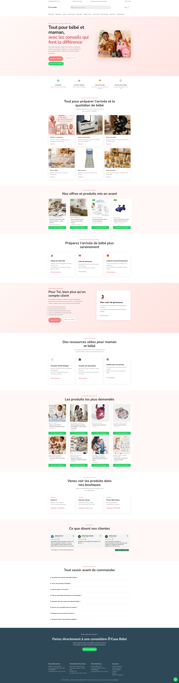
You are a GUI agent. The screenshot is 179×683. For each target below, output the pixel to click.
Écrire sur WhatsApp (89, 649)
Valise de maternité (117, 666)
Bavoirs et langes (52, 423)
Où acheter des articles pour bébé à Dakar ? (65, 577)
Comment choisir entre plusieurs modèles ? (64, 619)
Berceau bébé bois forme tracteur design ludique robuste (77, 221)
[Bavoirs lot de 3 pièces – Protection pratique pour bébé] (57, 413)
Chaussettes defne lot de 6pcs (57, 458)
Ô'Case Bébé (52, 7)
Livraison (114, 671)
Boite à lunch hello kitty (120, 425)
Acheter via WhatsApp (58, 227)
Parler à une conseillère (56, 63)
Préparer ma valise (71, 58)
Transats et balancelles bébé (55, 217)
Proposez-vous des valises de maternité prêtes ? (66, 601)
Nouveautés (73, 455)
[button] (127, 7)
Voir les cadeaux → (111, 272)
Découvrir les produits (55, 58)
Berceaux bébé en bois (75, 217)
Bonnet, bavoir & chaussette (55, 455)
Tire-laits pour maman (97, 217)
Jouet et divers (116, 217)
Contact (114, 673)
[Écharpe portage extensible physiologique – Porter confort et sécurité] (79, 413)
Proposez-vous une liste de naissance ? (63, 613)
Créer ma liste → (82, 271)
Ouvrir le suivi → (104, 315)
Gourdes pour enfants (97, 423)
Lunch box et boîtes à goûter (120, 423)
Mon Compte (128, 1)
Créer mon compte (69, 319)
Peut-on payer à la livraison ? (60, 589)
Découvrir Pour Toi (54, 320)
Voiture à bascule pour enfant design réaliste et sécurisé (121, 220)
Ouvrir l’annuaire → (56, 378)
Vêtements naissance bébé (54, 456)
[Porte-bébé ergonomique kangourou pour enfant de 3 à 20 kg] (100, 445)
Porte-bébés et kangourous (76, 423)
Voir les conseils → (83, 378)
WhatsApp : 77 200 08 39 (57, 508)
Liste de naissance (116, 668)
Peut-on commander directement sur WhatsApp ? (66, 595)
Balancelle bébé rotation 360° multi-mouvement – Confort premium (57, 221)
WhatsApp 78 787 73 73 (53, 1)
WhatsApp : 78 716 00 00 (113, 508)
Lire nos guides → (111, 377)
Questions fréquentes (117, 675)
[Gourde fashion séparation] (100, 413)
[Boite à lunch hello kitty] (122, 413)
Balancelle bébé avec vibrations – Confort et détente (79, 459)
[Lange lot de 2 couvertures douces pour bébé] (122, 445)
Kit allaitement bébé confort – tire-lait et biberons (100, 220)
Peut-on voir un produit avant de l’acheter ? (64, 607)
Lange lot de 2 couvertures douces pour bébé (121, 459)
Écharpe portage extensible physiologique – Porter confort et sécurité (78, 426)
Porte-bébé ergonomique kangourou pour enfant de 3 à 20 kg (100, 458)
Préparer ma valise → (56, 272)
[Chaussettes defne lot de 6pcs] (57, 445)
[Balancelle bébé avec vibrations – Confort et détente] (79, 445)
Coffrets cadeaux (116, 670)
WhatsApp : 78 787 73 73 (85, 508)
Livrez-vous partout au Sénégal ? (61, 583)
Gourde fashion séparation (99, 425)
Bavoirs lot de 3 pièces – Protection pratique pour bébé (57, 425)
